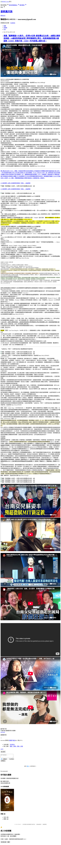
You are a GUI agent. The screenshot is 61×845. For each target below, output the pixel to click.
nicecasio (3, 732)
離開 (9, 842)
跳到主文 (3, 15)
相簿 (5, 26)
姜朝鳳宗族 (6, 11)
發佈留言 (3, 760)
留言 (14, 740)
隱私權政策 (38, 824)
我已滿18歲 (3, 842)
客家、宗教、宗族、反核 (16, 746)
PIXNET (19, 824)
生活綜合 (12, 23)
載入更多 (3, 751)
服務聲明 (45, 824)
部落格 (5, 27)
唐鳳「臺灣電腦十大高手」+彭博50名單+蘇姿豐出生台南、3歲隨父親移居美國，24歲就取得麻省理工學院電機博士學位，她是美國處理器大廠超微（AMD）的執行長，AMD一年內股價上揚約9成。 (32, 38)
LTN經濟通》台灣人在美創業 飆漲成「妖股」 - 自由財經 (15, 183)
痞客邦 (11, 740)
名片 (5, 29)
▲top (2, 749)
